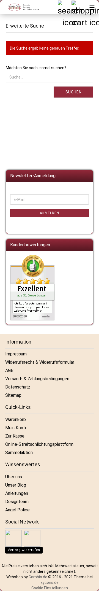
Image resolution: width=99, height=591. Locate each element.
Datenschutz (17, 387)
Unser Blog (15, 485)
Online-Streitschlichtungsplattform (39, 444)
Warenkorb (15, 419)
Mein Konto (16, 427)
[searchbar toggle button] (64, 7)
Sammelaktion (19, 452)
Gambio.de (38, 577)
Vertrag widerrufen (24, 550)
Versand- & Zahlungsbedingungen (37, 378)
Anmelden (49, 213)
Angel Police (17, 509)
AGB (9, 370)
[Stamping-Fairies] (21, 7)
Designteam (17, 501)
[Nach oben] (88, 582)
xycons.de (50, 582)
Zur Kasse (14, 436)
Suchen (73, 92)
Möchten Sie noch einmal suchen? (36, 68)
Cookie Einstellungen (49, 588)
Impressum (16, 354)
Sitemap (13, 395)
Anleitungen (16, 493)
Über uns (13, 476)
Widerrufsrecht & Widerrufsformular (39, 362)
